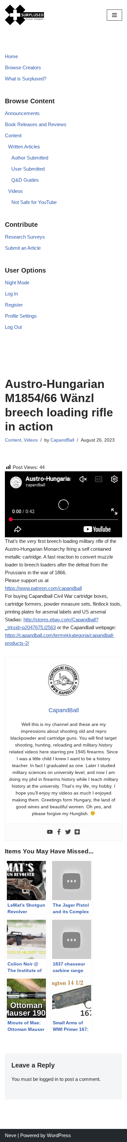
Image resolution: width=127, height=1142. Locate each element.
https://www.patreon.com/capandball (43, 588)
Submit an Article (23, 248)
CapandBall (62, 440)
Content (13, 135)
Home (11, 56)
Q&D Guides (25, 180)
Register (14, 305)
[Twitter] (68, 832)
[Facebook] (59, 832)
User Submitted (28, 169)
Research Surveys (25, 237)
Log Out (13, 327)
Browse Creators (23, 67)
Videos (15, 191)
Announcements (22, 113)
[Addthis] (77, 832)
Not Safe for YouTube (34, 202)
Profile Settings (21, 316)
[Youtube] (50, 832)
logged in (48, 1079)
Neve (10, 1135)
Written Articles (24, 146)
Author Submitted (29, 157)
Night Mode (17, 282)
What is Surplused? (25, 78)
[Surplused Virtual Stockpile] (24, 15)
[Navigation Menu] (114, 15)
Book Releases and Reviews (35, 124)
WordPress (59, 1135)
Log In (11, 293)
